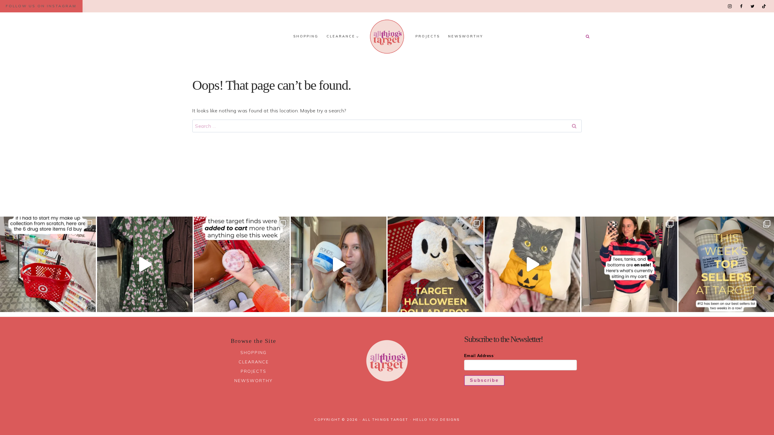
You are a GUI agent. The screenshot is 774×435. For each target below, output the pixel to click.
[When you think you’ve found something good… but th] (145, 264)
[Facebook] (741, 6)
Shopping (305, 36)
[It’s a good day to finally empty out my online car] (629, 264)
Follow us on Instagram (41, 6)
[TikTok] (764, 6)
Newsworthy (465, 36)
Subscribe (484, 380)
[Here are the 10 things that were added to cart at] (242, 264)
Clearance (254, 362)
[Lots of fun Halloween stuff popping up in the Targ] (435, 264)
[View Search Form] (587, 36)
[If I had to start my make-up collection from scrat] (48, 264)
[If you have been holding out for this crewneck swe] (532, 264)
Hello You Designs (436, 419)
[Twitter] (752, 6)
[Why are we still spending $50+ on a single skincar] (339, 264)
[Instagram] (730, 6)
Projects (427, 36)
